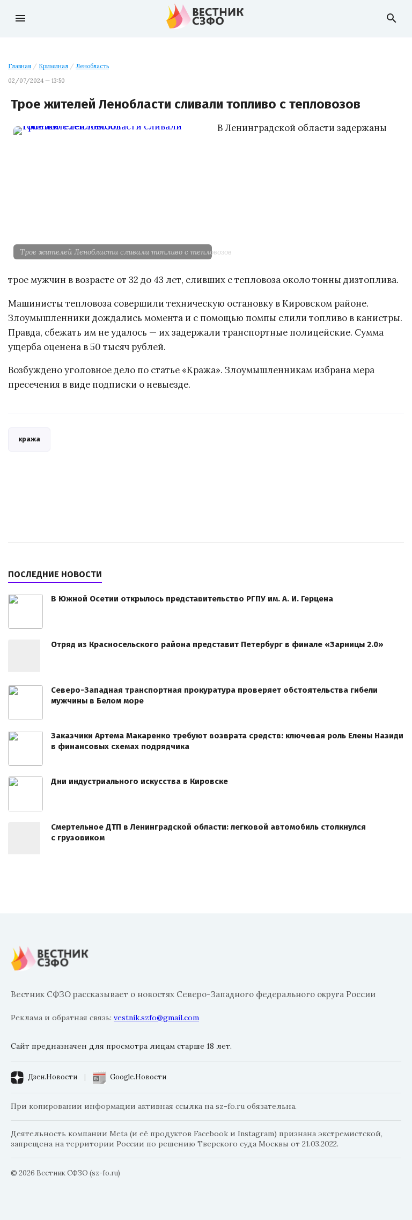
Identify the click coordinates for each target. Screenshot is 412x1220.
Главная (19, 66)
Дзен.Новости (52, 1076)
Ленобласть (92, 66)
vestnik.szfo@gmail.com (156, 1017)
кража (29, 439)
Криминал (53, 66)
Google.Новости (138, 1076)
